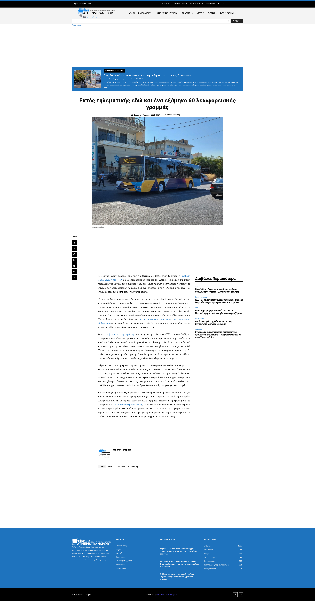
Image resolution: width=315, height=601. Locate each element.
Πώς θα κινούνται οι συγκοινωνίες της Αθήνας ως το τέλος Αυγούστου (147, 75)
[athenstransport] (104, 453)
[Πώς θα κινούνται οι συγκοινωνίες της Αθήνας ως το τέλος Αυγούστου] (87, 79)
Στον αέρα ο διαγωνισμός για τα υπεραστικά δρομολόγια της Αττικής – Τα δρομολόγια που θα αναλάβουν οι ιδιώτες (218, 335)
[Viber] (74, 271)
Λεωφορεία (76, 25)
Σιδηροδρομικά (201, 297)
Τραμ (197, 308)
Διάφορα (198, 329)
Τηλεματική (132, 466)
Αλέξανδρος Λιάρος (111, 79)
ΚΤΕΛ (110, 466)
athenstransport (175, 115)
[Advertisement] (157, 46)
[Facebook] (218, 4)
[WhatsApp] (74, 254)
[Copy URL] (74, 277)
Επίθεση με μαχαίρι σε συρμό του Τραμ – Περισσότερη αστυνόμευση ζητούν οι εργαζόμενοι (218, 311)
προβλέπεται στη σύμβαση (119, 334)
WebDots (160, 594)
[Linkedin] (74, 260)
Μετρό (197, 286)
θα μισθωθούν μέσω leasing (128, 404)
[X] (224, 4)
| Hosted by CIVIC (171, 594)
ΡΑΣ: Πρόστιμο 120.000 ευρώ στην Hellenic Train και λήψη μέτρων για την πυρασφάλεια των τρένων (219, 301)
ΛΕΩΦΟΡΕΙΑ (119, 466)
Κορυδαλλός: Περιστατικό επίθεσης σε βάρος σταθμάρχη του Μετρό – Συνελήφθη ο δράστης (217, 290)
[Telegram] (74, 265)
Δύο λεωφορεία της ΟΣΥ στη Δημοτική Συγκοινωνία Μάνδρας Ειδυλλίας (213, 322)
